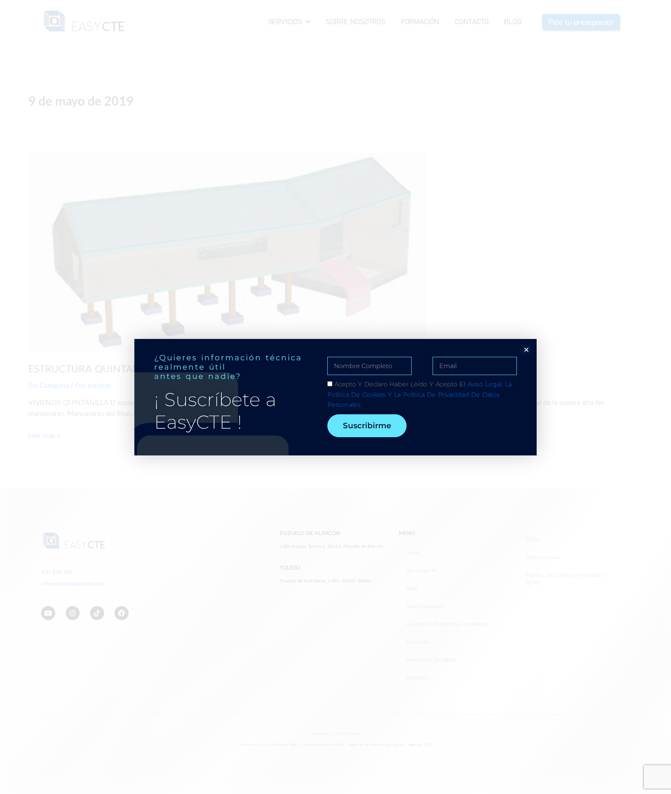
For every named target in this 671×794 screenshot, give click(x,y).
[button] (526, 350)
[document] (335, 397)
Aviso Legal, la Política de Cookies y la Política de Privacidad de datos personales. (419, 394)
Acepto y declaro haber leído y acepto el (419, 394)
